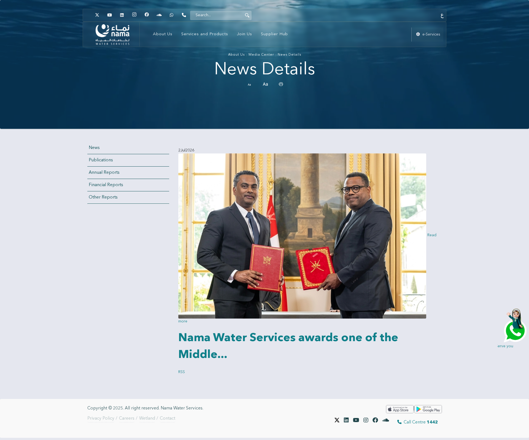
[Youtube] (109, 15)
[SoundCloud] (385, 422)
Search (247, 15)
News (94, 148)
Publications (101, 160)
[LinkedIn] (122, 15)
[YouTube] (356, 422)
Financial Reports (106, 185)
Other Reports (103, 197)
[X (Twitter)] (337, 422)
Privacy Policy (100, 418)
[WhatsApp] (171, 15)
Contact (167, 418)
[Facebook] (147, 15)
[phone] (184, 15)
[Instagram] (134, 15)
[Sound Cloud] (159, 15)
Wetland (147, 418)
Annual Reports (104, 172)
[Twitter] (97, 15)
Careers (126, 418)
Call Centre (419, 422)
